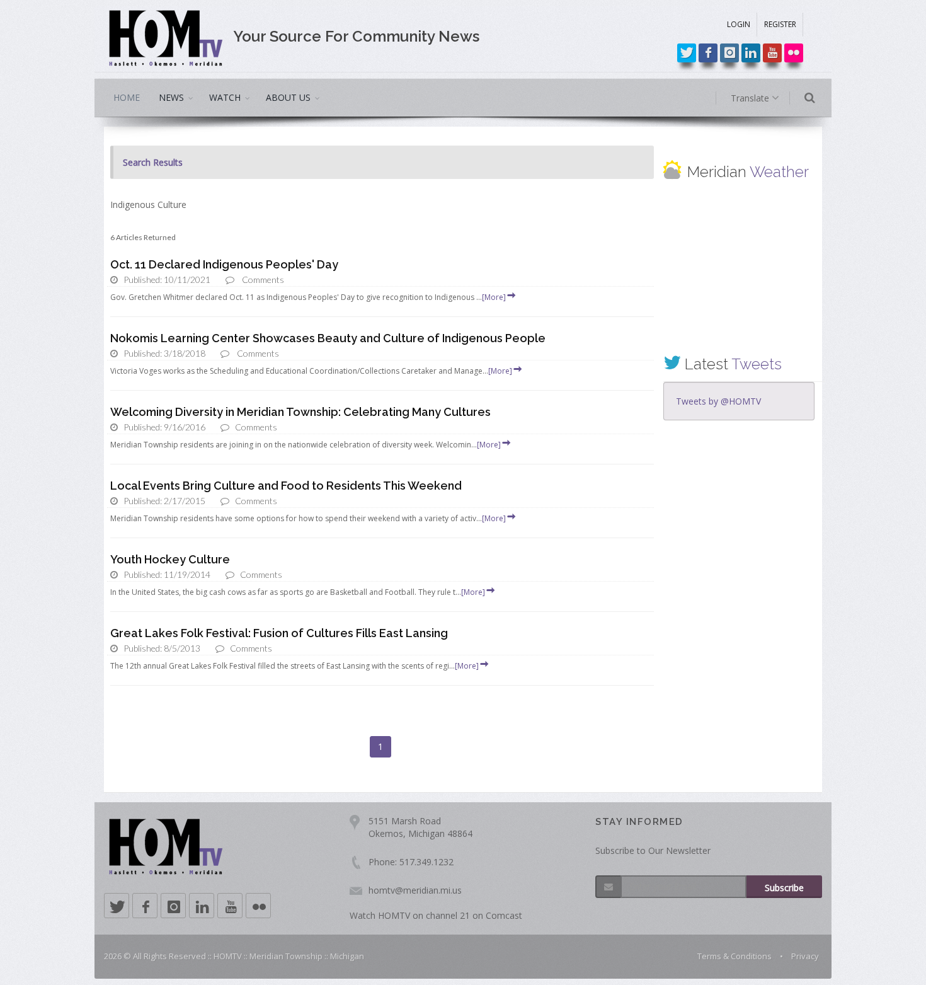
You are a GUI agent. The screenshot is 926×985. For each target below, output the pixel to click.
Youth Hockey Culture (170, 559)
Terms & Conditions (734, 956)
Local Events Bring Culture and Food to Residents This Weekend (286, 485)
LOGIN (738, 24)
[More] (494, 297)
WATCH (225, 97)
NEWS (171, 97)
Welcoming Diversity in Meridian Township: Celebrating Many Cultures (300, 411)
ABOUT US (288, 97)
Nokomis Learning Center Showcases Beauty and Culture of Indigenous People (328, 338)
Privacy (805, 956)
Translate (751, 98)
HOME (126, 97)
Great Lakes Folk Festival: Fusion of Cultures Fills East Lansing (279, 633)
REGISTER (780, 24)
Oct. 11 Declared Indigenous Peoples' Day (224, 264)
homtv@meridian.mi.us (415, 890)
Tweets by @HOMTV (718, 401)
